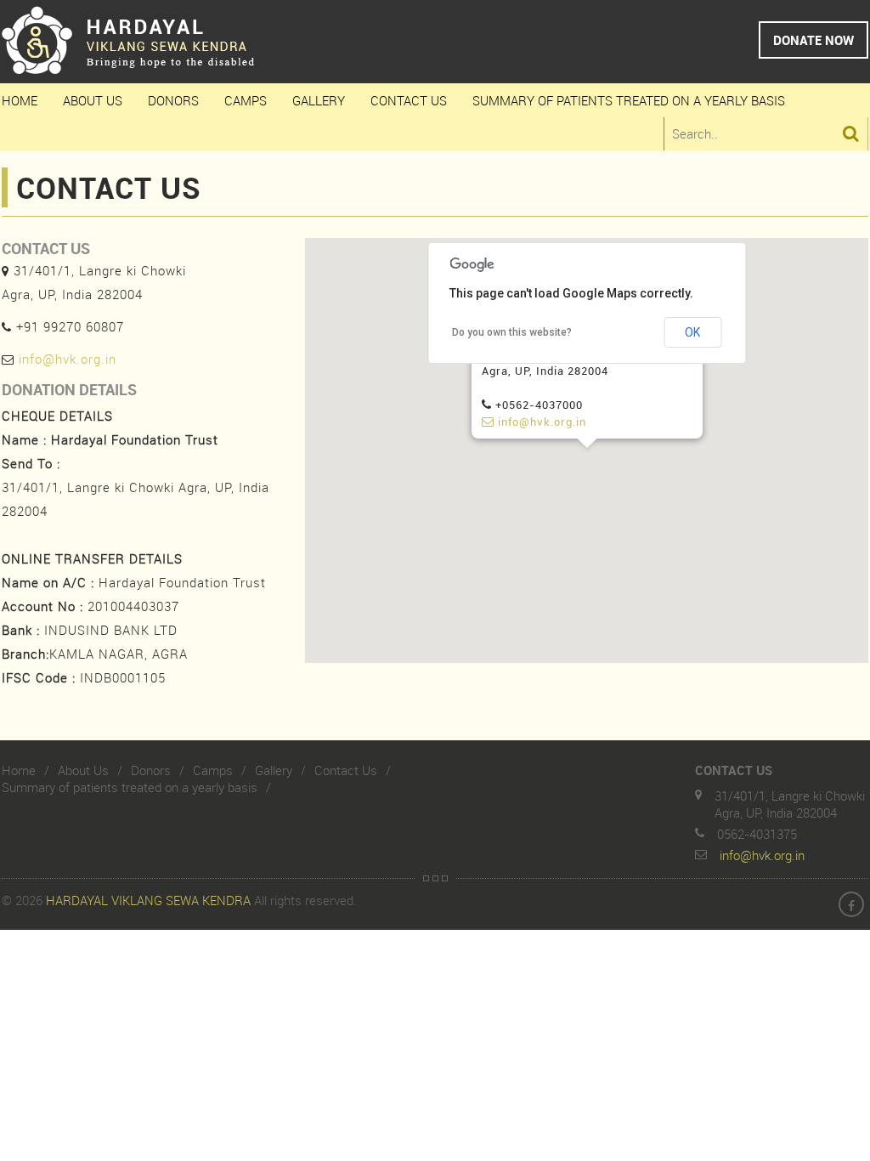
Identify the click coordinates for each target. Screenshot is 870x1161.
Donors (173, 100)
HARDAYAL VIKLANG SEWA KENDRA (148, 900)
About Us (92, 100)
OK (692, 332)
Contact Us (408, 100)
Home (19, 100)
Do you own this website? (512, 332)
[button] (587, 458)
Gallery (318, 100)
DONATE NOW (813, 39)
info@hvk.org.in (67, 358)
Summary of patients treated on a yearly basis (628, 100)
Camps (245, 100)
